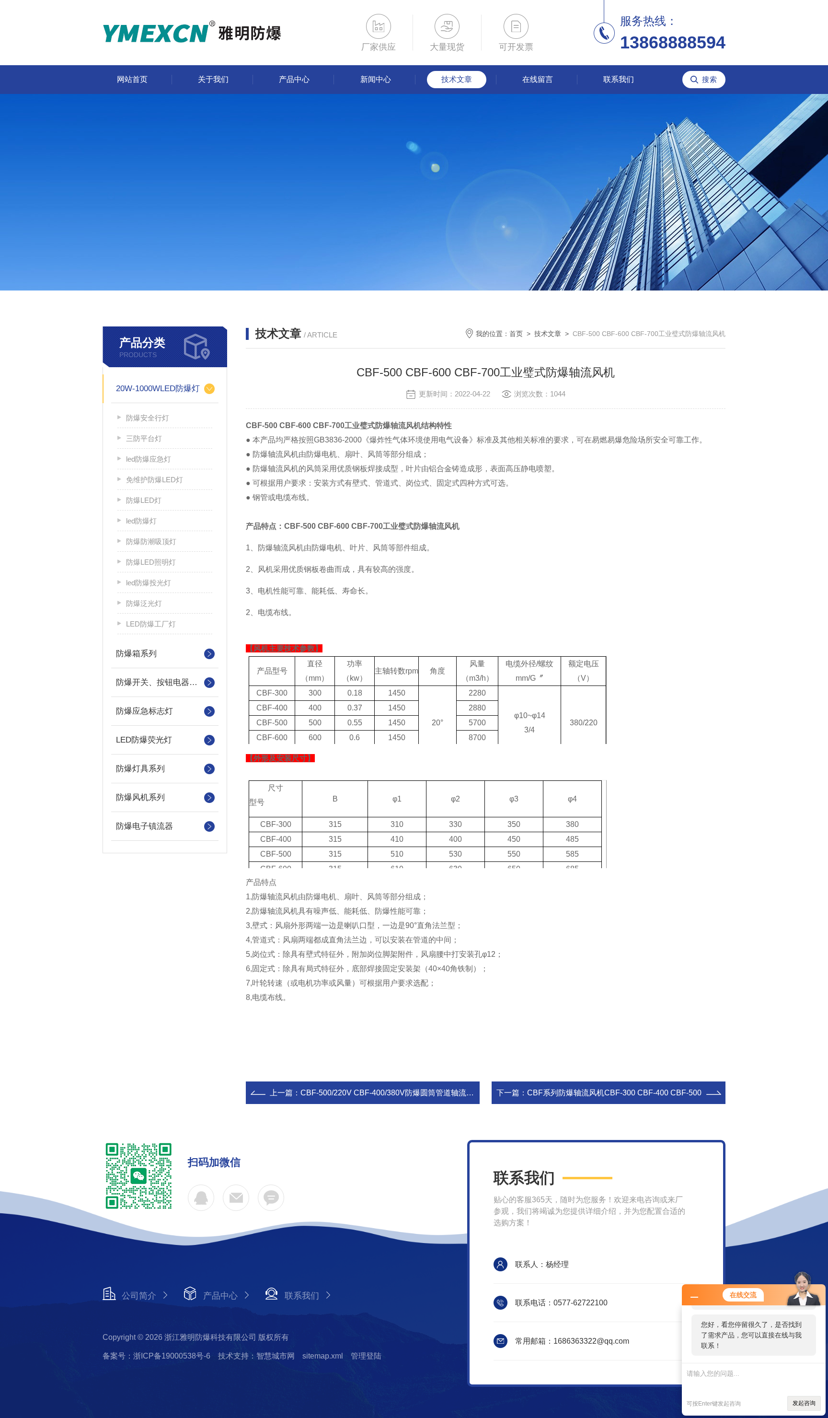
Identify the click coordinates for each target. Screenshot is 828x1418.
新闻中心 (375, 79)
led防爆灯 (141, 521)
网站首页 (132, 79)
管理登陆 (366, 1356)
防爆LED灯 (143, 500)
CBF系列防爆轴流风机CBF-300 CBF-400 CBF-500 (614, 1093)
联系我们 (618, 79)
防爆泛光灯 (144, 603)
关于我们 (213, 79)
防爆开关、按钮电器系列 (161, 682)
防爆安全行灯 (147, 418)
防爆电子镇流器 (144, 826)
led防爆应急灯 (148, 459)
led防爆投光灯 (148, 583)
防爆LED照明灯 (151, 562)
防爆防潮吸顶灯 (151, 541)
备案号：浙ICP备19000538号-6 (156, 1356)
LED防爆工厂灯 (151, 624)
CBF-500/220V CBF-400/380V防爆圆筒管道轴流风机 (391, 1093)
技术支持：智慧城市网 (256, 1356)
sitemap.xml (322, 1356)
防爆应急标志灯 (144, 711)
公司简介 (139, 1296)
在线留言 (537, 79)
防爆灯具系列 (140, 768)
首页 (516, 333)
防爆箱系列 (136, 653)
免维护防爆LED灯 (154, 480)
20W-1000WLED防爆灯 (158, 388)
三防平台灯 (144, 438)
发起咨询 (804, 1403)
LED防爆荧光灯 (144, 739)
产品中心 (294, 79)
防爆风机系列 (140, 797)
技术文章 (456, 79)
